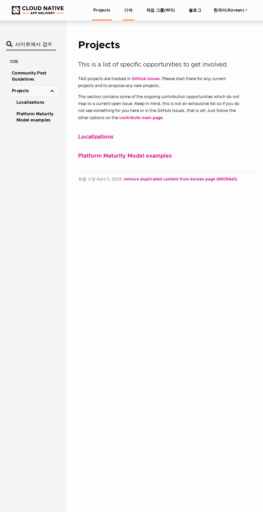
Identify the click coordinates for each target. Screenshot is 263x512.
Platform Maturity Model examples (125, 156)
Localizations (96, 137)
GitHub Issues (146, 79)
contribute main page (141, 118)
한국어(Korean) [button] (229, 10)
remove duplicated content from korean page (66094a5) (180, 179)
